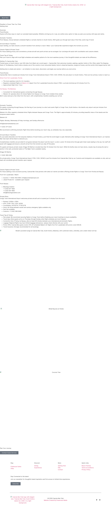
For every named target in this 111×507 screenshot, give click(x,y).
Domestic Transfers (6, 38)
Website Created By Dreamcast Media (55, 500)
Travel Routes (4, 32)
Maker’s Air (25, 83)
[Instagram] (99, 500)
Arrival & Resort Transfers (8, 44)
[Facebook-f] (96, 500)
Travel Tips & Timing (6, 55)
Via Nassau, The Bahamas (8, 89)
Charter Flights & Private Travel (9, 49)
